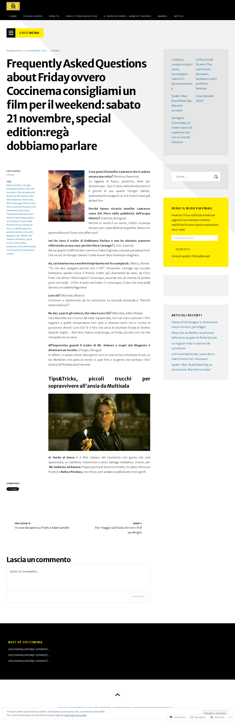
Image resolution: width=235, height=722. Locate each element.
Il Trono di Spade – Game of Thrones (127, 16)
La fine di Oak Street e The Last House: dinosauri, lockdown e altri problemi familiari (206, 74)
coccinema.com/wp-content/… (29, 649)
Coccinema (29, 33)
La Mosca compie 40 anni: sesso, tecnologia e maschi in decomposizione (182, 74)
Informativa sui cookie (75, 715)
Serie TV (54, 16)
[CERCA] (216, 176)
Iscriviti (183, 249)
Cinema (55, 50)
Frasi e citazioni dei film (81, 16)
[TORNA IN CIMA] (117, 695)
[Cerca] (196, 176)
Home (13, 16)
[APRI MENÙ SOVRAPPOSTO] (11, 33)
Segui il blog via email (192, 208)
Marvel (162, 16)
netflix (179, 16)
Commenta (137, 596)
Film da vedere (33, 16)
